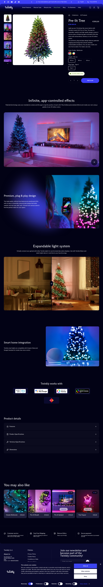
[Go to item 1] (8, 27)
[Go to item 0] (8, 18)
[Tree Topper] (87, 501)
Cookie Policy (32, 556)
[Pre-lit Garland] (63, 501)
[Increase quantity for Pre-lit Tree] (78, 80)
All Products (83, 15)
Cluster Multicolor (12, 515)
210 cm (88, 60)
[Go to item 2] (8, 36)
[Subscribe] (87, 561)
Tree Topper (82, 515)
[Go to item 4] (8, 54)
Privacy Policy (32, 554)
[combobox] (82, 2)
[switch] (46, 584)
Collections (75, 15)
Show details (83, 584)
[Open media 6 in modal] (38, 39)
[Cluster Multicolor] (15, 501)
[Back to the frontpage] (69, 15)
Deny (85, 576)
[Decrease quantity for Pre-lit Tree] (70, 80)
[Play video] (51, 139)
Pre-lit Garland (58, 515)
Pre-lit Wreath (34, 515)
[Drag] (51, 283)
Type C (71, 68)
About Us (7, 554)
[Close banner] (100, 564)
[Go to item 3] (8, 45)
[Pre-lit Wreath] (39, 501)
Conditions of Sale (33, 559)
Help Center (64, 1)
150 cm (72, 60)
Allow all (85, 566)
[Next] (71, 2)
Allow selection (85, 571)
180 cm (80, 60)
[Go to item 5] (8, 63)
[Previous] (31, 2)
